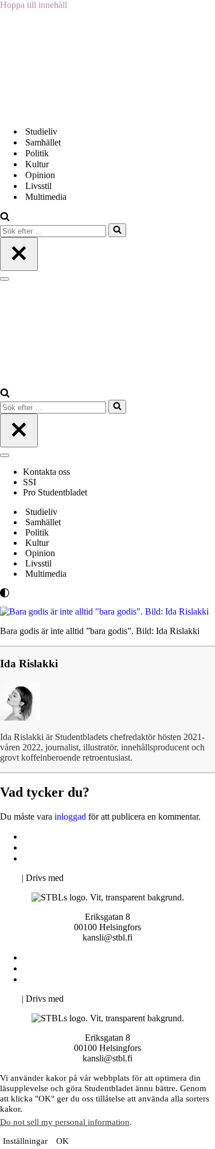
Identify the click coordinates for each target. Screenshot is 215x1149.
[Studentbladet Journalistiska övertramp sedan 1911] (57, 111)
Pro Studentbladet (55, 492)
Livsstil (38, 186)
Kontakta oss (47, 472)
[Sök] (5, 218)
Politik (37, 153)
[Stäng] (19, 254)
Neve (9, 878)
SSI (29, 482)
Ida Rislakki (29, 664)
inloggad (70, 816)
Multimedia (46, 197)
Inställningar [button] (25, 1141)
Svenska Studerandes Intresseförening (93, 847)
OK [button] (62, 1141)
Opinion (40, 175)
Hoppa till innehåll (33, 5)
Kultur (37, 164)
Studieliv (41, 131)
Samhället (43, 142)
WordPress (85, 878)
